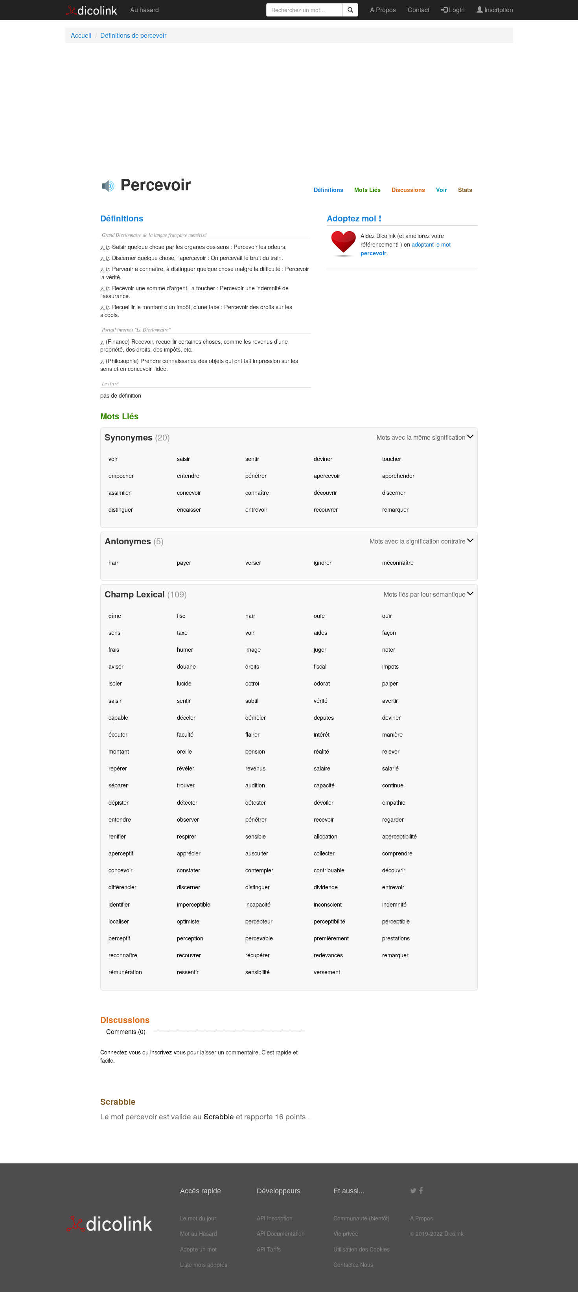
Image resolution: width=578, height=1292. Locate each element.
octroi (252, 683)
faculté (185, 734)
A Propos (383, 9)
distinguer (121, 509)
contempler (259, 870)
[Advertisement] (289, 106)
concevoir (189, 492)
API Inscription (275, 1218)
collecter (324, 853)
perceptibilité (329, 921)
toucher (391, 458)
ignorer (322, 562)
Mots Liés (367, 190)
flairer (252, 734)
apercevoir (327, 475)
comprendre (397, 853)
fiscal (320, 666)
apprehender (398, 475)
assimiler (120, 492)
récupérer (257, 955)
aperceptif (121, 853)
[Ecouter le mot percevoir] (108, 186)
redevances (328, 955)
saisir (183, 458)
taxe (182, 632)
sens (114, 632)
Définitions (328, 190)
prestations (396, 938)
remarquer (395, 509)
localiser (119, 921)
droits (252, 666)
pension (255, 751)
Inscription (498, 9)
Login (456, 9)
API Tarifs (269, 1249)
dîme (115, 615)
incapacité (258, 904)
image (253, 649)
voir (113, 458)
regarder (393, 819)
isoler (115, 683)
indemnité (394, 904)
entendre (188, 475)
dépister (119, 802)
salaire (322, 768)
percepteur (258, 921)
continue (392, 785)
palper (390, 683)
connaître (257, 492)
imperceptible (193, 904)
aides (320, 632)
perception (190, 938)
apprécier (189, 853)
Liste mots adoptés (203, 1264)
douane (186, 666)
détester (255, 802)
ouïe (319, 615)
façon (389, 632)
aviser (116, 666)
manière (392, 734)
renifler (117, 836)
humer (185, 649)
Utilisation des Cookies (361, 1249)
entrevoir (256, 509)
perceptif (119, 938)
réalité (321, 751)
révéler (185, 768)
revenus (255, 768)
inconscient (328, 904)
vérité (321, 700)
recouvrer (326, 509)
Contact (418, 9)
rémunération (125, 972)
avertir (390, 700)
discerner (393, 492)
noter (388, 649)
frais (114, 649)
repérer (118, 768)
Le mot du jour (198, 1218)
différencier (122, 887)
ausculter (256, 853)
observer (188, 819)
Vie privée (345, 1233)
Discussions (408, 190)
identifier (119, 904)
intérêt (321, 734)
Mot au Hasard (198, 1233)
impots (390, 666)
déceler (186, 717)
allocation (325, 836)
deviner (323, 458)
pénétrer (256, 475)
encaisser (189, 509)
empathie (393, 802)
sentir (252, 458)
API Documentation (281, 1233)
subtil (251, 700)
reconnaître (123, 955)
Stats (465, 190)
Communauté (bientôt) (361, 1218)
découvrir (325, 492)
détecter (187, 802)
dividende (326, 887)
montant (119, 751)
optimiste (188, 921)
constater (188, 870)
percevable (259, 938)
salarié (390, 768)
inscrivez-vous (168, 1052)
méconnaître (398, 562)
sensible (255, 836)
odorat (322, 683)
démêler (255, 717)
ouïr (387, 615)
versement (327, 972)
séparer (118, 785)
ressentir (188, 972)
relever (390, 751)
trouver (186, 785)
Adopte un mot (198, 1249)
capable (118, 717)
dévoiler (323, 802)
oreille (184, 751)
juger (320, 649)
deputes (324, 717)
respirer (186, 836)
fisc (181, 615)
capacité (324, 785)
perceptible (396, 921)
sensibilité (257, 972)
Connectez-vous (120, 1052)
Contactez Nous (353, 1264)
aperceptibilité (399, 836)
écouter (118, 734)
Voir (441, 190)
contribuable (329, 870)
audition (255, 785)
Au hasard (144, 9)
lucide (184, 683)
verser (253, 562)
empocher (121, 475)
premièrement (331, 938)
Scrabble (219, 1116)
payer (184, 562)
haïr (113, 562)
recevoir (324, 819)
